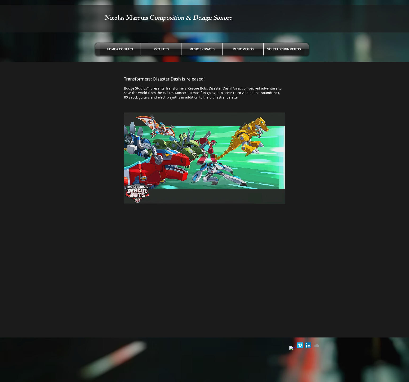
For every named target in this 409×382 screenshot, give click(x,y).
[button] (202, 49)
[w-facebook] (292, 349)
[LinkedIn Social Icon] (308, 345)
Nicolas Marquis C (129, 18)
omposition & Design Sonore (193, 18)
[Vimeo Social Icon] (300, 345)
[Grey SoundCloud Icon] (316, 345)
